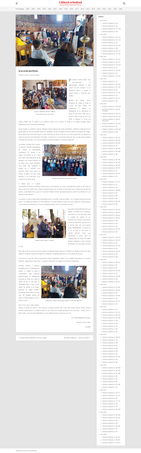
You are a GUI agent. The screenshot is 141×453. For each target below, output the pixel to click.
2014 (93, 9)
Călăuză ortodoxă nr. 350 (110, 232)
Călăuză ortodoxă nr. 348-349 (111, 237)
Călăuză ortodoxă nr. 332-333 (111, 271)
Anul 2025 (103, 34)
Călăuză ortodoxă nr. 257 (110, 429)
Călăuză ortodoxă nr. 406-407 (111, 114)
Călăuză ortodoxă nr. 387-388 (111, 151)
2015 (87, 9)
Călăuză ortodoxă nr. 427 (110, 68)
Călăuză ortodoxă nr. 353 (110, 226)
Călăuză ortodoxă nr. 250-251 (111, 440)
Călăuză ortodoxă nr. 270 (110, 398)
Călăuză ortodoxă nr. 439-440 (111, 45)
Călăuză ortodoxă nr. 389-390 (111, 148)
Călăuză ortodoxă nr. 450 (110, 23)
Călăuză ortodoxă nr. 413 (110, 95)
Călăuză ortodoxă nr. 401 (110, 126)
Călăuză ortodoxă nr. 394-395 (111, 140)
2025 (33, 9)
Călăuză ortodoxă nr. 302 (110, 332)
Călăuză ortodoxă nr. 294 (110, 354)
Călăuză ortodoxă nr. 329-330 (111, 276)
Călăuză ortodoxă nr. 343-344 (111, 246)
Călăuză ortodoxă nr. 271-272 (111, 401)
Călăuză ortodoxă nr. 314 (110, 304)
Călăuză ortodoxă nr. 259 (110, 420)
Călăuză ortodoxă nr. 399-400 (111, 129)
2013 (98, 9)
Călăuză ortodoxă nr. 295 (110, 351)
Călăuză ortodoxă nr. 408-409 (111, 106)
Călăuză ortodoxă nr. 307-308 (111, 318)
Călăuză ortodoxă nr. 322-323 (111, 290)
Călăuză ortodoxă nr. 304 (110, 326)
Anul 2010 (103, 412)
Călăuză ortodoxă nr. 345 (110, 243)
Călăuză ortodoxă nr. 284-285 (111, 373)
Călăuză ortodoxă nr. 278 (110, 387)
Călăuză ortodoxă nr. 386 (110, 154)
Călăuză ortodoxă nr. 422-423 (111, 76)
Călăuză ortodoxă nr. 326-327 (111, 282)
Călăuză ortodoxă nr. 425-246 (111, 70)
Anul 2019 (103, 179)
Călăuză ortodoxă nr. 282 (110, 379)
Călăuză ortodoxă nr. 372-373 (111, 182)
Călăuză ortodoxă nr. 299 (110, 340)
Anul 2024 (103, 56)
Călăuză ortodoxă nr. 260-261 (111, 426)
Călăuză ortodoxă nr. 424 (110, 73)
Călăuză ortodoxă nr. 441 (110, 43)
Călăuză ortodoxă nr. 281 (110, 381)
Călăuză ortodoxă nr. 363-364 (111, 201)
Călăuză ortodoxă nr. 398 (110, 132)
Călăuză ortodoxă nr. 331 (110, 273)
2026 (27, 9)
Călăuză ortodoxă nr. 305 (110, 323)
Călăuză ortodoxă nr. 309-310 (111, 315)
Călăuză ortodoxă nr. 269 (110, 404)
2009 (120, 9)
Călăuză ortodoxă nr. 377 (110, 171)
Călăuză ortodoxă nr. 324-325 (111, 287)
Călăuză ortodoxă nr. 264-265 (111, 415)
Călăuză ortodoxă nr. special (111, 215)
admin (37, 75)
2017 (76, 9)
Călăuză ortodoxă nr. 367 (110, 193)
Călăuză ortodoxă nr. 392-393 (111, 143)
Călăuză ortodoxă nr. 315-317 (111, 301)
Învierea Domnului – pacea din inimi (76, 338)
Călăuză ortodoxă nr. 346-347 (111, 240)
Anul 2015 (103, 284)
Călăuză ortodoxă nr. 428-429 (111, 65)
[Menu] (17, 3)
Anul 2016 (103, 259)
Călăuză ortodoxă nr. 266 (110, 406)
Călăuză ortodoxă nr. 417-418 (111, 87)
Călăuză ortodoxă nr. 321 (110, 293)
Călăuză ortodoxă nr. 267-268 (111, 409)
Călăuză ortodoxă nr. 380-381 (111, 165)
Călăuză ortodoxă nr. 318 (110, 298)
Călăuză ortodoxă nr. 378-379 (111, 168)
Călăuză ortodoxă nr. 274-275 (111, 395)
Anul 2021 (103, 135)
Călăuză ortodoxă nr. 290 (110, 362)
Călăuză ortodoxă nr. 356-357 (111, 218)
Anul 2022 (103, 104)
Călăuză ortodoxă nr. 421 (110, 81)
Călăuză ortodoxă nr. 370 (110, 187)
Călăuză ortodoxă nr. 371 (110, 185)
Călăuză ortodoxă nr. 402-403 (111, 123)
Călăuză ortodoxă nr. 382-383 (111, 162)
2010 (115, 9)
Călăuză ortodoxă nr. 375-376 (111, 173)
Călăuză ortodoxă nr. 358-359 (111, 212)
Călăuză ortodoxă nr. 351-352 (111, 229)
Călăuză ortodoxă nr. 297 (110, 345)
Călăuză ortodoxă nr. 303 (110, 329)
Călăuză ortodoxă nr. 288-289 (111, 368)
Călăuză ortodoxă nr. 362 (110, 204)
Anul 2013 (103, 334)
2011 (109, 9)
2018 (71, 9)
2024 (38, 9)
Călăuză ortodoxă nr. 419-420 (111, 84)
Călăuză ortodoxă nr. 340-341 (111, 251)
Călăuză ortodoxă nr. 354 (110, 223)
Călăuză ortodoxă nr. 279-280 (111, 384)
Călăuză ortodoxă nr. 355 (110, 221)
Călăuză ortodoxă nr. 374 (110, 176)
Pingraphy (19, 451)
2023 (44, 9)
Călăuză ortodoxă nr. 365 (110, 198)
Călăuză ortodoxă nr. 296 (110, 348)
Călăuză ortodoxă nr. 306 (110, 320)
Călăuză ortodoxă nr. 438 (110, 48)
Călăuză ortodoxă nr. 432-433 (111, 59)
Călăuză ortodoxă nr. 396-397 (111, 137)
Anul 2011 (103, 390)
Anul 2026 (103, 20)
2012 (104, 9)
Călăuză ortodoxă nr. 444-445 (111, 37)
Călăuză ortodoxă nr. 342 (110, 248)
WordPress (33, 451)
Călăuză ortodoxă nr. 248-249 (111, 443)
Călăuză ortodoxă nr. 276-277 (111, 393)
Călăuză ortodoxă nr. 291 (110, 359)
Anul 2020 (103, 157)
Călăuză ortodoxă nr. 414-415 (111, 92)
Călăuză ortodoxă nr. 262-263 (111, 418)
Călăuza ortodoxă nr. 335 (109, 265)
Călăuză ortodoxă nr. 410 (110, 101)
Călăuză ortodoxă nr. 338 (110, 257)
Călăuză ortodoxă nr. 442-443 (111, 40)
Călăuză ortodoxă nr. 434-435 (111, 54)
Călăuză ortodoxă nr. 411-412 (111, 98)
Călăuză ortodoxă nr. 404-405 (111, 116)
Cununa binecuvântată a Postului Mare (33, 338)
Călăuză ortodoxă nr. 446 (110, 31)
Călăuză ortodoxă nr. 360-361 (111, 209)
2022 (49, 9)
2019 (66, 9)
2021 (55, 9)
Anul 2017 (103, 234)
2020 (60, 9)
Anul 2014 (103, 307)
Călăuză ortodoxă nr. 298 (110, 343)
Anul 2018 (103, 207)
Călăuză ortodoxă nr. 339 (110, 254)
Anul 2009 (103, 434)
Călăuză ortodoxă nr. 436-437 (111, 51)
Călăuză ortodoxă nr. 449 (110, 26)
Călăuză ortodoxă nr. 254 (110, 431)
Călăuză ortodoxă (70, 2)
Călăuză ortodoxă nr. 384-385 (111, 160)
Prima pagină (20, 9)
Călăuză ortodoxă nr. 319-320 (111, 295)
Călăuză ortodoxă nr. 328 (110, 279)
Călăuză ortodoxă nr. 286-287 (111, 370)
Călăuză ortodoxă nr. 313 (110, 309)
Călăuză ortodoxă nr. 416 (110, 90)
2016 (82, 9)
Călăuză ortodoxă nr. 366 (110, 196)
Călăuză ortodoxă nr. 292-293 (111, 357)
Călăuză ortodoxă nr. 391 (110, 146)
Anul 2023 (103, 79)
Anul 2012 (103, 365)
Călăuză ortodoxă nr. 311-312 (111, 312)
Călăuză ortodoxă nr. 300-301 (111, 337)
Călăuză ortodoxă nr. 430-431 (111, 62)
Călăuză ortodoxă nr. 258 (110, 423)
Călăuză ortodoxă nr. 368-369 (111, 190)
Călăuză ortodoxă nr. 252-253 (111, 437)
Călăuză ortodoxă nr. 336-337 (111, 262)
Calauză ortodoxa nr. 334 (109, 268)
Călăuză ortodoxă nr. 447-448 (111, 29)
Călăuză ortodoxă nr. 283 (110, 376)
